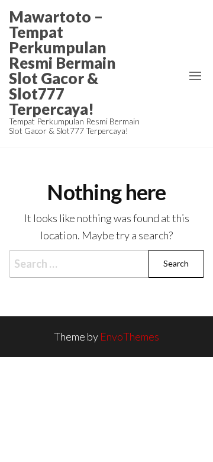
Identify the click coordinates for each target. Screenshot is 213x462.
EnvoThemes (129, 336)
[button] (195, 76)
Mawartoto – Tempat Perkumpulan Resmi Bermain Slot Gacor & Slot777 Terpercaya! (62, 62)
